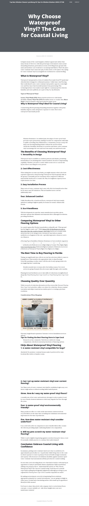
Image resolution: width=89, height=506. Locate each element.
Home (70, 2)
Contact (77, 2)
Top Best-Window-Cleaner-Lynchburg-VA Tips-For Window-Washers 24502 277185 (37, 2)
